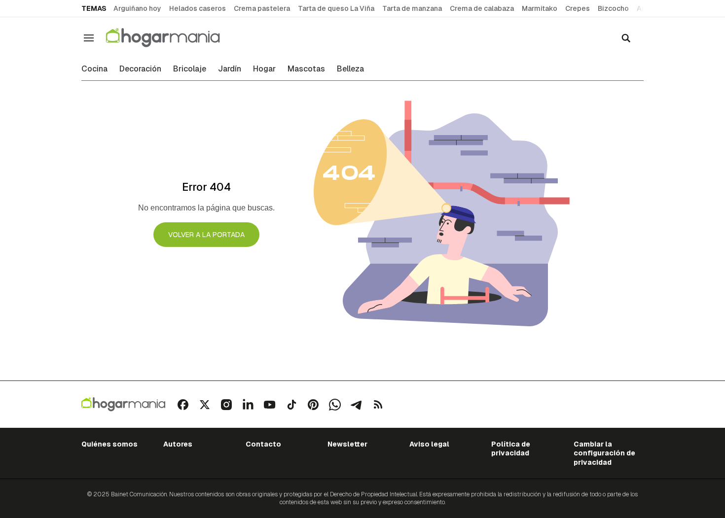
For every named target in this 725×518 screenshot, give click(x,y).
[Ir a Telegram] (356, 405)
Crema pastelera (262, 8)
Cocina (94, 69)
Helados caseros (197, 8)
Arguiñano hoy (137, 8)
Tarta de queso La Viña (336, 8)
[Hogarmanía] (173, 37)
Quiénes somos (109, 444)
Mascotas (306, 69)
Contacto (263, 444)
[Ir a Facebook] (183, 405)
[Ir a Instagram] (226, 405)
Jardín (229, 69)
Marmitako (539, 8)
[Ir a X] (205, 405)
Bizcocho (613, 8)
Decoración (140, 69)
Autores (177, 444)
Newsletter (347, 444)
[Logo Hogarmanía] (123, 404)
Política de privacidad (510, 448)
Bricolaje (189, 69)
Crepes (577, 8)
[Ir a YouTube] (270, 405)
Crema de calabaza (482, 8)
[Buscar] (626, 38)
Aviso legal (429, 444)
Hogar (264, 69)
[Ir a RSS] (378, 405)
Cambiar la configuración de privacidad (604, 453)
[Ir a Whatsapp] (335, 405)
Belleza (350, 69)
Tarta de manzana (412, 8)
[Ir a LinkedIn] (248, 405)
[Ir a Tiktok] (291, 405)
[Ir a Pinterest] (313, 405)
